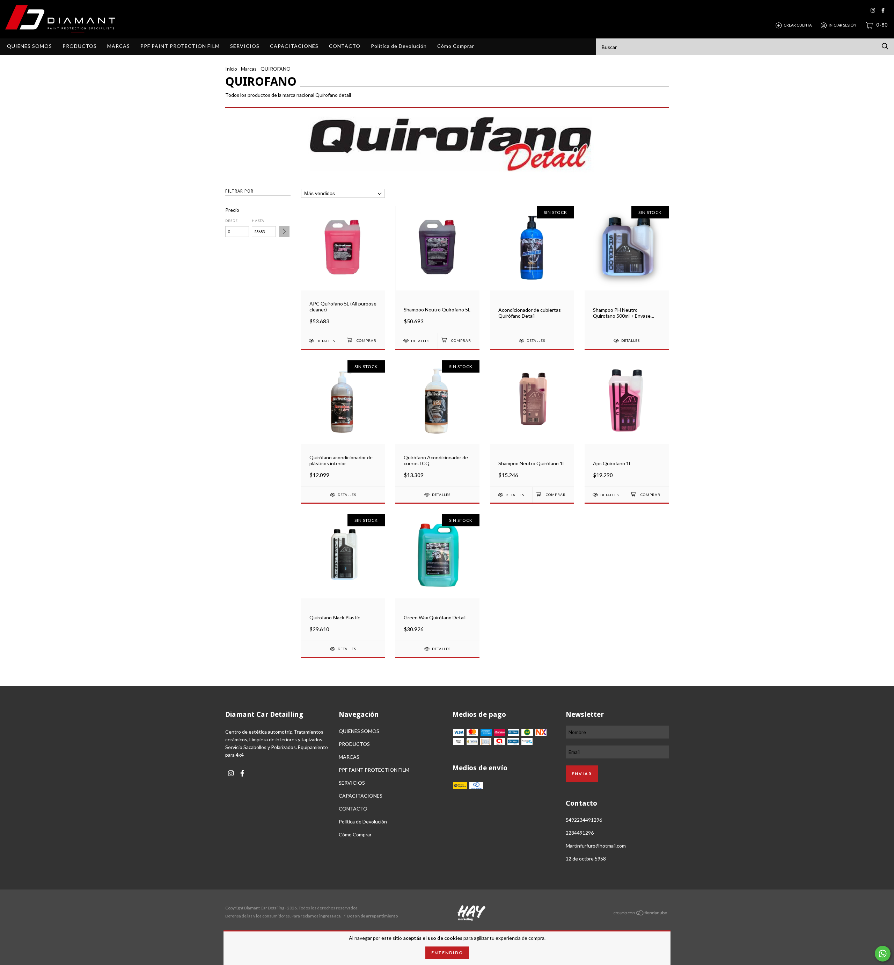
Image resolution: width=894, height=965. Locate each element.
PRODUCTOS (80, 46)
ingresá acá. (330, 916)
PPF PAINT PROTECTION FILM (180, 46)
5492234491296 (584, 820)
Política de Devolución (399, 46)
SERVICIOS (244, 46)
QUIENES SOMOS (29, 46)
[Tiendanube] (641, 914)
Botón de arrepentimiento (372, 916)
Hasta (258, 220)
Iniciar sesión (842, 25)
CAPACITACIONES (294, 46)
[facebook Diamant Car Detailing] (883, 10)
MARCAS (118, 46)
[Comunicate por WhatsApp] (883, 954)
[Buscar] (885, 46)
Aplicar (284, 231)
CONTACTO (344, 46)
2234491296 (580, 833)
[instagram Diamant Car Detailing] (873, 10)
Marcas (249, 69)
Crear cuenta (798, 25)
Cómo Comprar (455, 46)
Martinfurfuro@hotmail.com (596, 846)
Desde (231, 220)
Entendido (447, 952)
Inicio (231, 69)
